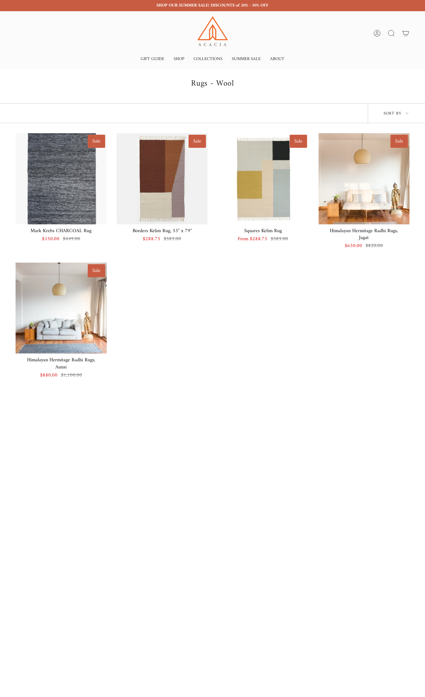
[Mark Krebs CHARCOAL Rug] (61, 178)
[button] (152, 59)
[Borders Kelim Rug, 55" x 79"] (162, 178)
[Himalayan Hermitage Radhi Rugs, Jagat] (364, 178)
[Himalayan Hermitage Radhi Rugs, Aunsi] (61, 308)
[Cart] (406, 33)
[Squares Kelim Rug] (263, 178)
